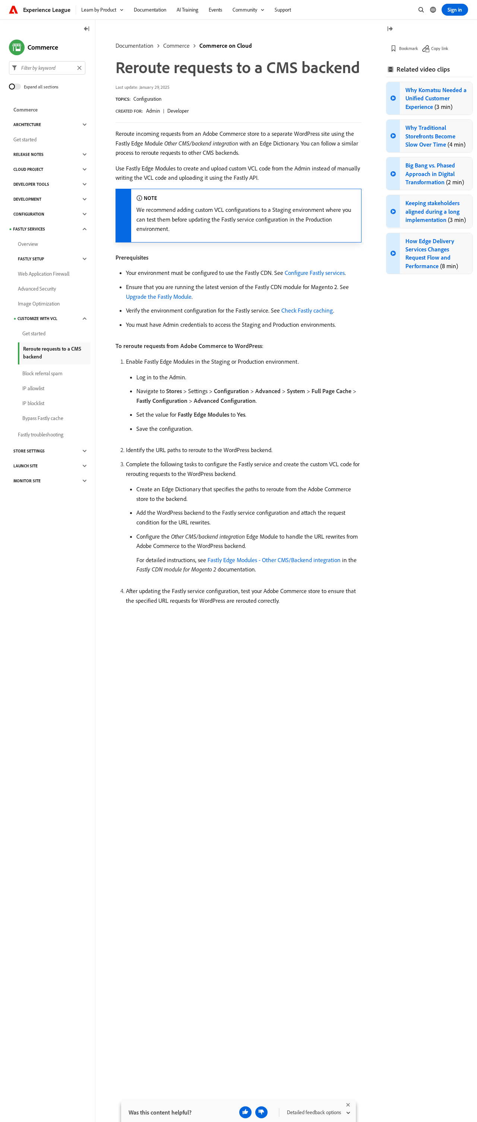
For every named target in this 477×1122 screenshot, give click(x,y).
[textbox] (47, 68)
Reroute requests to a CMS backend (52, 352)
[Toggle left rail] (87, 29)
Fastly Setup (31, 258)
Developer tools (31, 184)
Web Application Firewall (43, 273)
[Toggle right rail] (390, 29)
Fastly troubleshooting (40, 434)
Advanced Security (37, 288)
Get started (25, 139)
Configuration (147, 98)
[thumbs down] (261, 1112)
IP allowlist (33, 388)
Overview (28, 244)
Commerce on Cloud (225, 45)
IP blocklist (33, 403)
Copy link (439, 48)
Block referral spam (42, 373)
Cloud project (28, 169)
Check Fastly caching (307, 310)
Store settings (29, 451)
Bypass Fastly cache (42, 418)
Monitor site (27, 480)
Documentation (135, 45)
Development (27, 199)
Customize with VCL (37, 318)
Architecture (27, 124)
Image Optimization (39, 303)
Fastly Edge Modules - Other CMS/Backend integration (274, 560)
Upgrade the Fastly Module (159, 296)
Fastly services (29, 229)
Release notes (28, 154)
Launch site (25, 465)
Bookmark (408, 48)
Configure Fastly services (315, 272)
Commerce (176, 45)
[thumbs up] (245, 1112)
